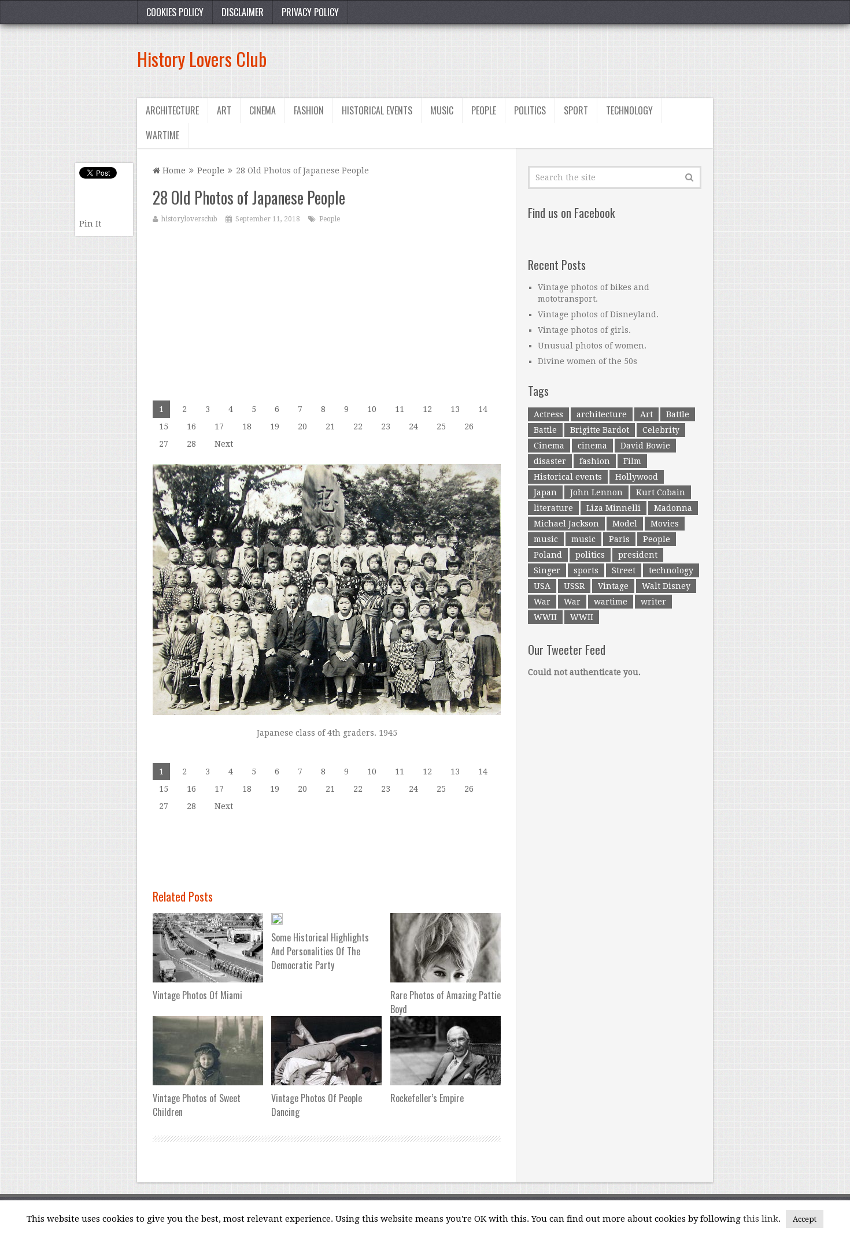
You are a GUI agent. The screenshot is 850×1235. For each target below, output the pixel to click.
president (637, 554)
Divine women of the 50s (587, 361)
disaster (550, 461)
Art (224, 110)
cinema (592, 445)
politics (590, 554)
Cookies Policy (175, 12)
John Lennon (596, 492)
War (542, 601)
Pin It (90, 223)
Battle (677, 414)
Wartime (162, 135)
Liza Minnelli (613, 508)
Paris (619, 539)
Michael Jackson (566, 523)
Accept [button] (804, 1219)
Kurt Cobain (660, 492)
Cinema (262, 110)
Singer (547, 570)
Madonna (673, 508)
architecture (601, 414)
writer (653, 601)
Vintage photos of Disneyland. (598, 314)
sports (586, 570)
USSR (574, 586)
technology (671, 570)
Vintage (613, 586)
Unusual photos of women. (592, 345)
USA (542, 586)
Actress (548, 414)
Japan (545, 492)
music (546, 539)
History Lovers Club (202, 58)
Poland (548, 554)
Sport (576, 110)
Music (441, 110)
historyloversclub (189, 219)
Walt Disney (666, 586)
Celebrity (660, 430)
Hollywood (636, 476)
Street (623, 570)
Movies (665, 523)
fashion (594, 461)
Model (624, 523)
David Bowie (645, 445)
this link (760, 1219)
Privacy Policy (310, 12)
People (483, 110)
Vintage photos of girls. (584, 330)
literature (553, 508)
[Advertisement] (502, 59)
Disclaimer (242, 12)
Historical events (377, 110)
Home (173, 170)
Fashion (309, 110)
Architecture (172, 110)
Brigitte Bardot (599, 430)
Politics (530, 110)
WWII (545, 617)
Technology (629, 110)
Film (632, 461)
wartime (610, 601)
